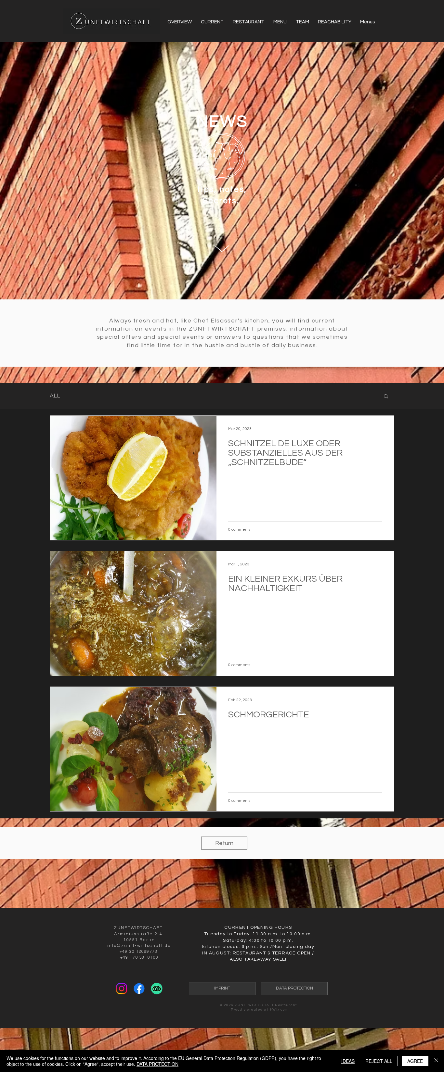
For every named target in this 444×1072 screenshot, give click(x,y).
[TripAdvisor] (157, 988)
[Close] (436, 1061)
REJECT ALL (378, 1061)
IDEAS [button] (348, 1061)
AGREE (415, 1061)
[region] (222, 248)
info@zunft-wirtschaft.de (139, 945)
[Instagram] (121, 988)
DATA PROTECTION (157, 1064)
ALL (55, 396)
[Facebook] (139, 988)
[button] (386, 396)
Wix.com (280, 1009)
